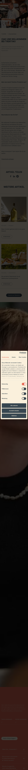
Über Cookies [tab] (22, 357)
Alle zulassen (14, 405)
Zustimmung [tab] (5, 357)
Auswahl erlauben (14, 410)
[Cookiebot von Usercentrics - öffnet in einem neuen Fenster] (19, 353)
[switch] (24, 389)
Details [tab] (14, 357)
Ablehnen (14, 415)
